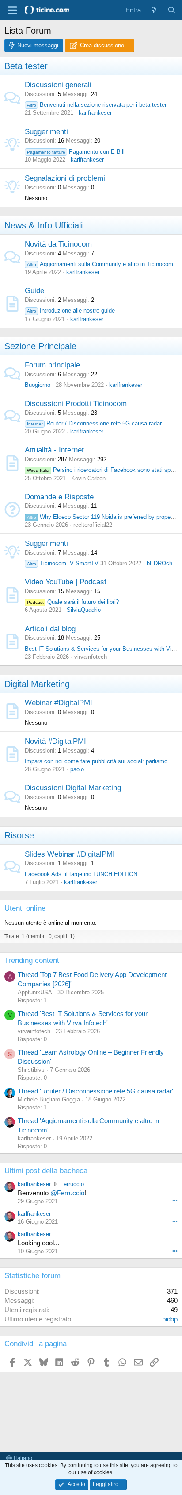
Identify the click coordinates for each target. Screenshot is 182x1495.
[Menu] (12, 10)
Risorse (19, 835)
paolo (77, 769)
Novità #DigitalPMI (55, 741)
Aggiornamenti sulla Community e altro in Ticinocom (100, 264)
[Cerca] (171, 10)
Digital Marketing (37, 684)
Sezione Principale (40, 346)
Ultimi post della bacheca (45, 1171)
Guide (34, 290)
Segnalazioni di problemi (65, 178)
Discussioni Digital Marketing (73, 788)
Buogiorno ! (39, 385)
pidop (170, 1319)
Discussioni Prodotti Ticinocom (76, 403)
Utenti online (25, 908)
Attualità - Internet (54, 450)
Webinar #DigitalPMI (58, 703)
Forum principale (52, 365)
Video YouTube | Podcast (65, 582)
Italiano (22, 1458)
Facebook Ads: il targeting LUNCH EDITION (81, 874)
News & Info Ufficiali (43, 225)
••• (175, 1200)
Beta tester (26, 66)
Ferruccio (72, 1184)
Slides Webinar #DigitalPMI (70, 854)
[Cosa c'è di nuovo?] (154, 10)
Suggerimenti (46, 131)
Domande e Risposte (59, 497)
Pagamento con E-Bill (76, 151)
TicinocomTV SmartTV (63, 563)
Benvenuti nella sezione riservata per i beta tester (97, 104)
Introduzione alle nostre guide (71, 310)
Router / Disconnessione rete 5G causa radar (94, 423)
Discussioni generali (58, 85)
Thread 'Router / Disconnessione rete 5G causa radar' (95, 1091)
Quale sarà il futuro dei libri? (73, 602)
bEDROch (159, 563)
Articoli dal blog (50, 629)
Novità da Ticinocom (58, 244)
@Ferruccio (67, 1193)
